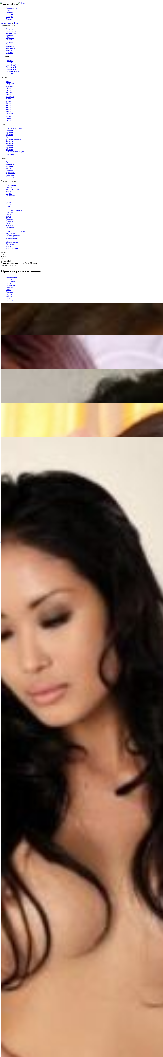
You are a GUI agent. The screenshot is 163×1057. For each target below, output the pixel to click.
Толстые (9, 212)
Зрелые (9, 19)
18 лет (8, 88)
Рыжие (8, 162)
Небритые (10, 175)
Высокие (9, 221)
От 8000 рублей (12, 69)
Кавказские (10, 48)
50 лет (8, 107)
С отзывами (10, 281)
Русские (9, 44)
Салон (8, 10)
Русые (8, 168)
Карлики (9, 219)
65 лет (8, 116)
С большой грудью (13, 139)
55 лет (8, 109)
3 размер (9, 135)
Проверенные (11, 277)
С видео (9, 279)
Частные (9, 294)
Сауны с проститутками (15, 231)
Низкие (9, 223)
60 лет (8, 112)
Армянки (9, 35)
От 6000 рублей (12, 67)
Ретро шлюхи (11, 234)
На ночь (9, 204)
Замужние (10, 225)
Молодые (9, 17)
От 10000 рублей (12, 71)
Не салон (9, 191)
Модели (9, 194)
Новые (8, 290)
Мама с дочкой (12, 248)
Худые (8, 217)
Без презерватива (13, 236)
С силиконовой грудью (15, 152)
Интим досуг (11, 200)
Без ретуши (10, 196)
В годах (9, 101)
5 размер (9, 141)
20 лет (8, 90)
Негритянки (11, 31)
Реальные (9, 292)
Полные (9, 215)
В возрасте (10, 97)
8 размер (9, 147)
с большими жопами (14, 210)
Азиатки (9, 29)
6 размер (9, 143)
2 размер (9, 133)
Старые (9, 118)
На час (8, 202)
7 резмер (9, 145)
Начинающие (11, 185)
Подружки (10, 244)
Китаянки (10, 46)
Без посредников (12, 189)
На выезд (9, 283)
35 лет (8, 99)
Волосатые (10, 177)
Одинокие (10, 227)
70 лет (8, 120)
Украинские (11, 33)
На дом (9, 298)
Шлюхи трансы (12, 242)
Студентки (10, 84)
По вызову (10, 300)
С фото (8, 206)
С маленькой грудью (14, 128)
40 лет (8, 103)
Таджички (10, 38)
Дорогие (9, 15)
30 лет (8, 94)
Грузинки (9, 42)
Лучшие (9, 187)
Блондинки (10, 164)
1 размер (9, 130)
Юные (8, 82)
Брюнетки (10, 166)
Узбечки (9, 40)
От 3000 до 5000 (12, 65)
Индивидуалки (12, 8)
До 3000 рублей (12, 63)
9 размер (9, 150)
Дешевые (9, 12)
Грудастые (10, 154)
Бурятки (9, 50)
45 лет (8, 105)
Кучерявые (10, 173)
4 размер (9, 137)
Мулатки (9, 53)
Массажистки (11, 238)
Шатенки (9, 171)
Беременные (11, 246)
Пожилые (10, 114)
